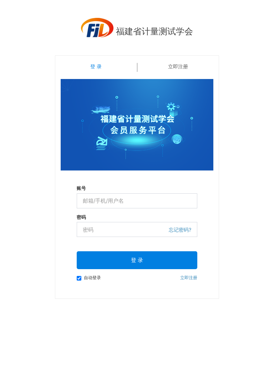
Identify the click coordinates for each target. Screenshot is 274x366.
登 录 (137, 260)
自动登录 (92, 277)
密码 (81, 217)
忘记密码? (180, 230)
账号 (81, 188)
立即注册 (178, 66)
